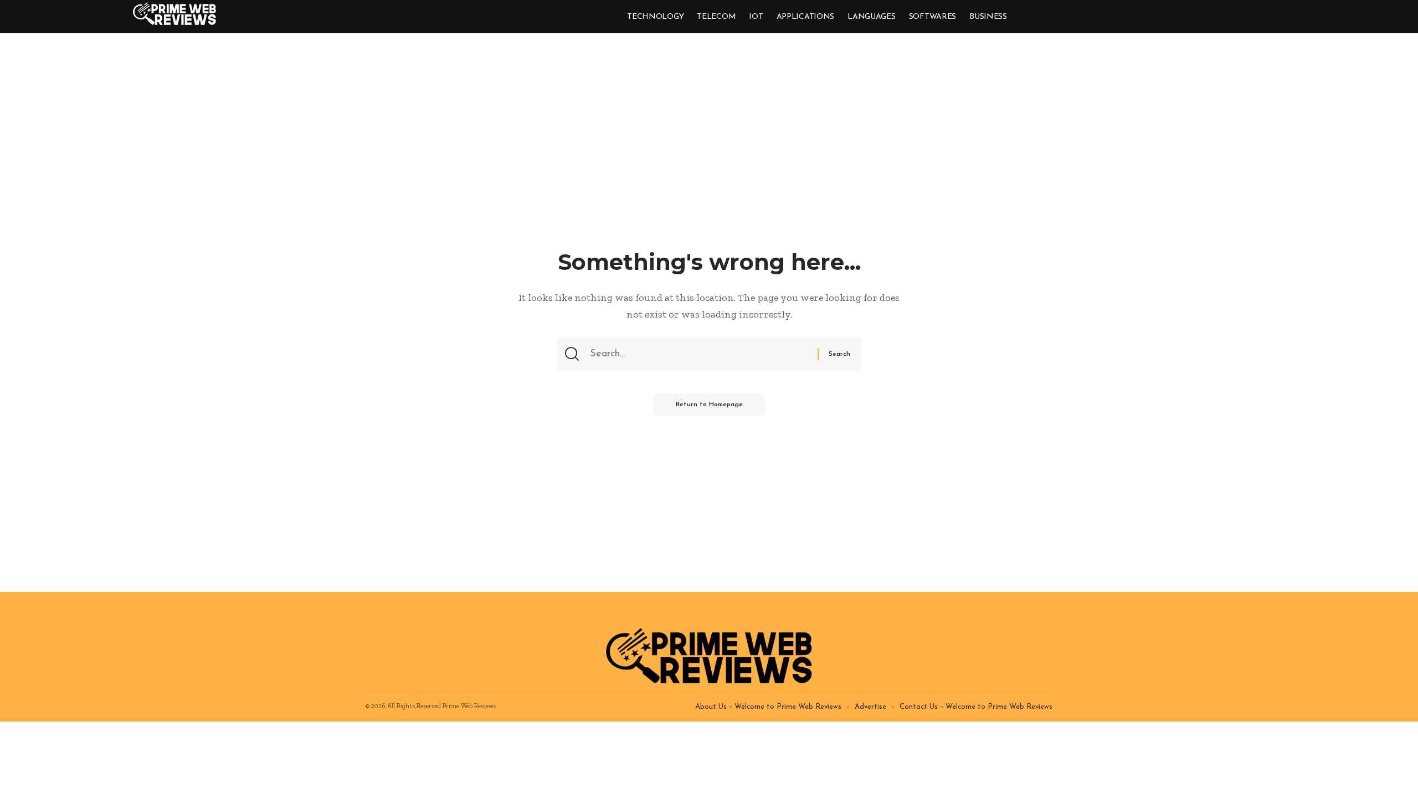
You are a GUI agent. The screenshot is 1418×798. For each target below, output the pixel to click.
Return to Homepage (709, 404)
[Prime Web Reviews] (174, 13)
